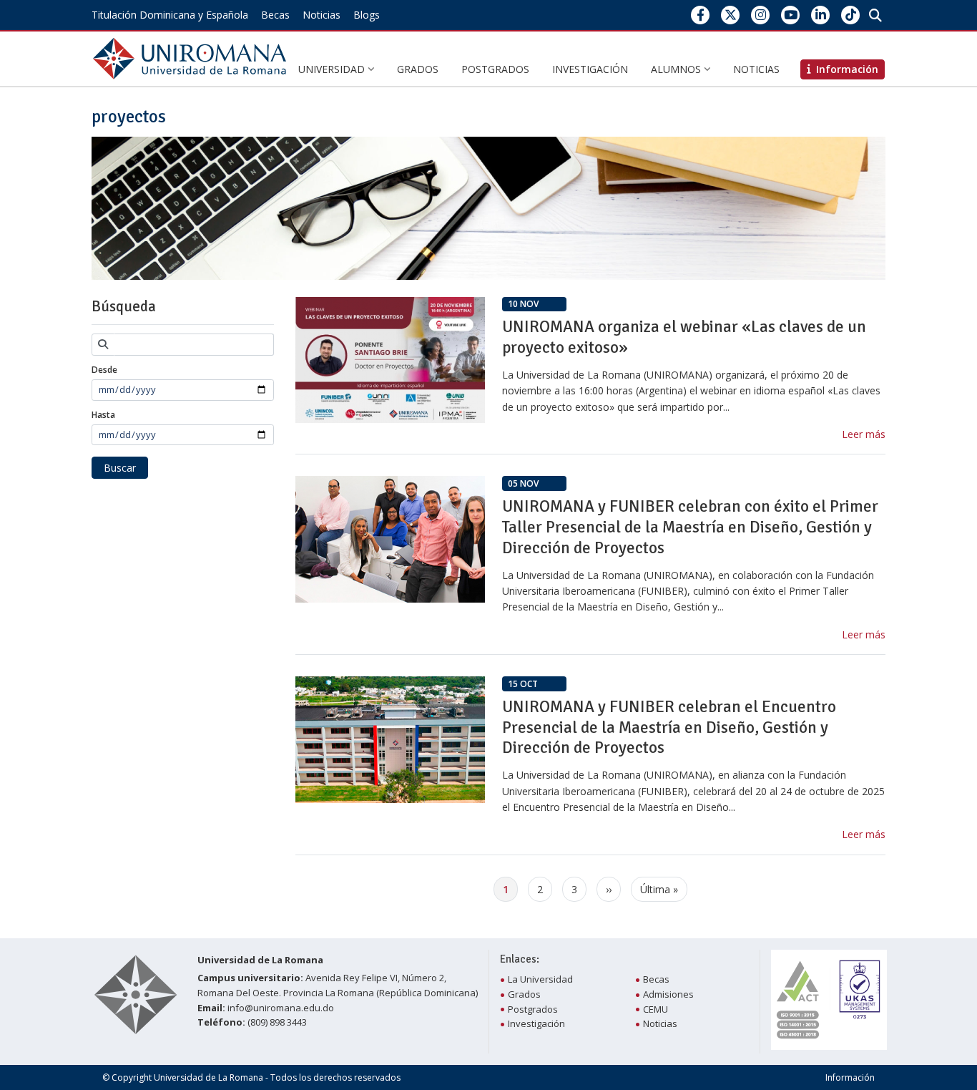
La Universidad (540, 979)
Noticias (321, 14)
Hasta (103, 415)
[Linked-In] (820, 14)
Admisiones (668, 994)
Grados (417, 69)
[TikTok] (850, 14)
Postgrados (495, 69)
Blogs (366, 14)
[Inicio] (192, 57)
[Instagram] (760, 14)
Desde (104, 370)
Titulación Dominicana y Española (170, 14)
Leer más (863, 434)
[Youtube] (790, 14)
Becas (275, 14)
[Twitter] (731, 14)
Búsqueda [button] (124, 306)
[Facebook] (700, 14)
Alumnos (677, 69)
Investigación (590, 69)
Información (850, 1077)
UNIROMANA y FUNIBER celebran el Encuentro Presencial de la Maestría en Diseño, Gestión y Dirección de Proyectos (669, 727)
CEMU (655, 1009)
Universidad (333, 69)
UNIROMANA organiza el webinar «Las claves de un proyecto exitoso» (684, 337)
